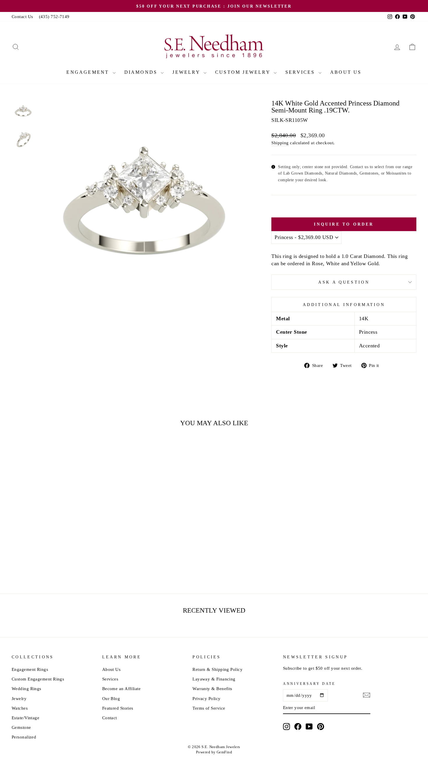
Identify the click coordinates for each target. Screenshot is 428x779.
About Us (346, 72)
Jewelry (187, 72)
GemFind (224, 752)
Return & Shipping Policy (217, 669)
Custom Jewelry (243, 72)
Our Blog (111, 698)
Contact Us (22, 16)
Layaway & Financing (214, 678)
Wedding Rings (26, 688)
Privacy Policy (206, 698)
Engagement (88, 72)
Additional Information (344, 304)
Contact (109, 717)
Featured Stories (117, 708)
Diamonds (142, 72)
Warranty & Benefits (212, 688)
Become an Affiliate (121, 688)
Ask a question (343, 282)
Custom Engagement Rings (38, 678)
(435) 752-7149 (54, 16)
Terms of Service (208, 708)
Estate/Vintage (25, 717)
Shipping (280, 142)
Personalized (24, 736)
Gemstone (21, 727)
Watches (20, 708)
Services (301, 72)
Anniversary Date (309, 684)
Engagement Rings (30, 669)
